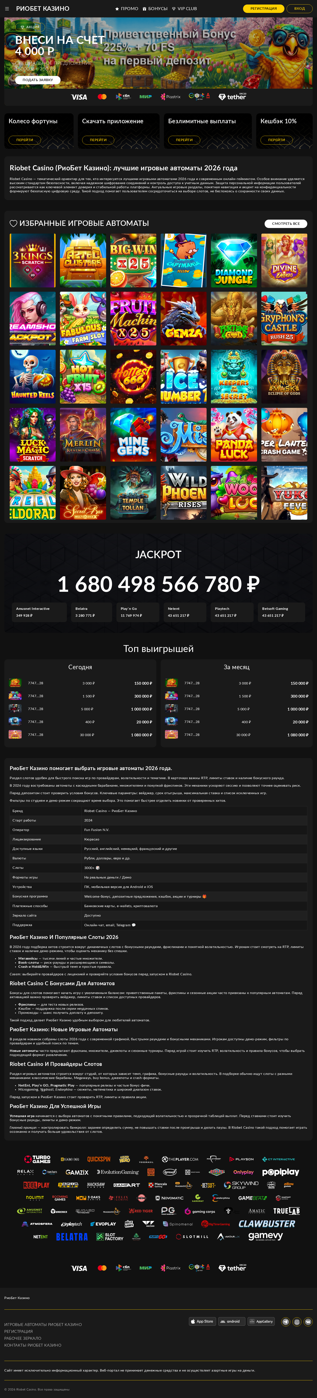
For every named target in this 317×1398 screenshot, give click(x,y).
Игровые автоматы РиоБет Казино (43, 1325)
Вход (299, 8)
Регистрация (264, 8)
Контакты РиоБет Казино (32, 1345)
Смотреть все (286, 223)
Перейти (24, 140)
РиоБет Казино (43, 9)
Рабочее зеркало (22, 1339)
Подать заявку (38, 80)
